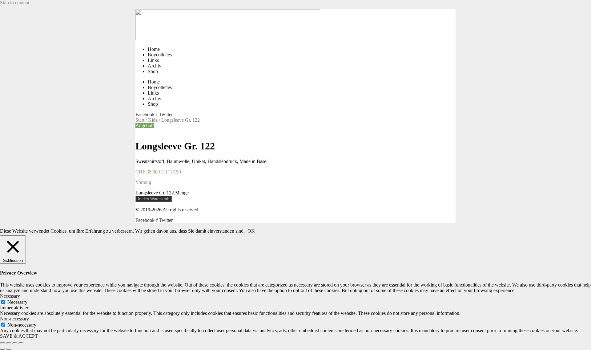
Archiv (154, 65)
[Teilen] (14, 343)
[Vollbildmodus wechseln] (8, 343)
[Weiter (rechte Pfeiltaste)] (8, 349)
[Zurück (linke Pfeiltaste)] (2, 349)
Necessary (17, 302)
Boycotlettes (160, 54)
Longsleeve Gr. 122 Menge (162, 192)
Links (153, 60)
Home (154, 49)
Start (139, 120)
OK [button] (251, 231)
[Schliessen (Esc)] (20, 343)
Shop (153, 71)
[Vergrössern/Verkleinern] (2, 343)
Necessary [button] (10, 296)
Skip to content (14, 2)
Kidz (153, 120)
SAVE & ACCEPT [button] (19, 336)
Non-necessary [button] (14, 318)
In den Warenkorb (153, 199)
